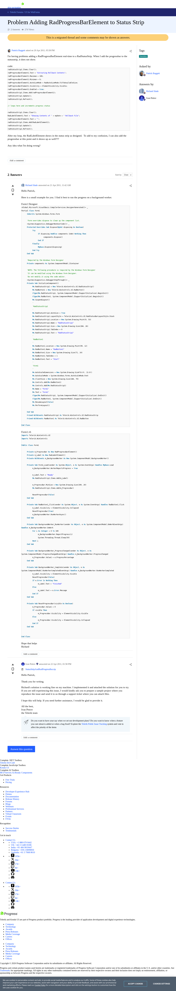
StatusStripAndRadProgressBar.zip (40, 669)
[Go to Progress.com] (9, 915)
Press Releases (12, 932)
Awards (9, 929)
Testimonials (11, 830)
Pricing (9, 782)
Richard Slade (31, 185)
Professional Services (15, 809)
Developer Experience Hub (17, 791)
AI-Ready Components (22, 772)
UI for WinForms (32, 12)
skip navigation (14, 7)
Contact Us (10, 840)
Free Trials (10, 780)
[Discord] (12, 878)
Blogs (8, 804)
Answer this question (21, 749)
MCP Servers (6, 772)
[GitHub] (12, 875)
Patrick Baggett (18, 50)
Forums (9, 801)
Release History (12, 799)
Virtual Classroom (13, 814)
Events (8, 816)
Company (10, 924)
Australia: (23, 852)
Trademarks (5, 970)
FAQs (8, 819)
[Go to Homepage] (22, 7)
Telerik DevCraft (7, 763)
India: (21, 847)
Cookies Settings (161, 983)
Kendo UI (4, 768)
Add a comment (16, 160)
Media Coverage (13, 934)
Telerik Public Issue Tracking (94, 724)
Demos (9, 794)
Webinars (10, 806)
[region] (88, 984)
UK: (21, 845)
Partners (9, 811)
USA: (21, 842)
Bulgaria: (22, 850)
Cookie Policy (40, 985)
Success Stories (12, 828)
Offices (9, 939)
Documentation (12, 796)
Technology (11, 927)
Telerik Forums (16, 12)
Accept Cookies (135, 983)
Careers (9, 936)
